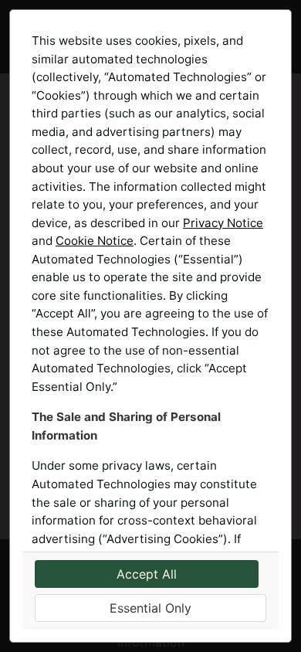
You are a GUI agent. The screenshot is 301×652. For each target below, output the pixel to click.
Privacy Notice (223, 223)
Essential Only (150, 608)
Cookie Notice (95, 240)
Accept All (147, 574)
